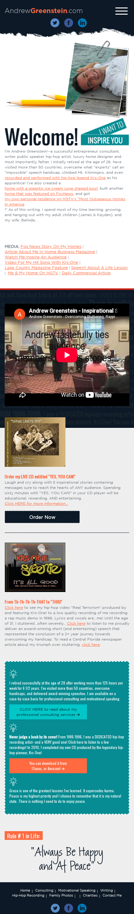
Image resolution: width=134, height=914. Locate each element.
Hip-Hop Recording (28, 895)
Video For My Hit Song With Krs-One (41, 262)
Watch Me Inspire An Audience (36, 257)
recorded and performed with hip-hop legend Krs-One (55, 178)
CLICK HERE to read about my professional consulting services (47, 712)
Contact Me (112, 895)
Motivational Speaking (76, 890)
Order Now (42, 517)
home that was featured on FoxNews (39, 194)
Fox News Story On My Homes (51, 246)
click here (91, 644)
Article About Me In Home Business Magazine (50, 251)
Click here (14, 607)
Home (25, 890)
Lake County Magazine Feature (36, 267)
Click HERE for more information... (36, 503)
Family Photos (61, 895)
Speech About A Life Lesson (99, 267)
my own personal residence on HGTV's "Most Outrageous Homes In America (65, 201)
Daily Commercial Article (86, 273)
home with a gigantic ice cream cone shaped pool (51, 188)
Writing (106, 890)
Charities (90, 895)
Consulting (44, 890)
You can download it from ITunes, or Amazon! (48, 765)
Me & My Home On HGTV (33, 273)
